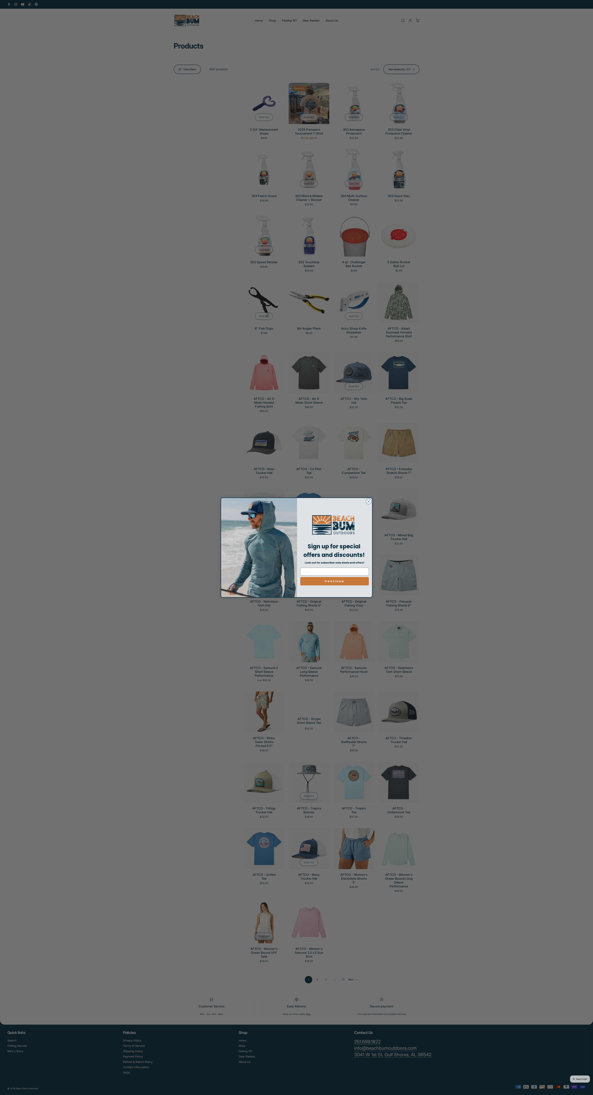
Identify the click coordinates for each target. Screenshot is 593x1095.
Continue (334, 581)
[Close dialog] (368, 501)
